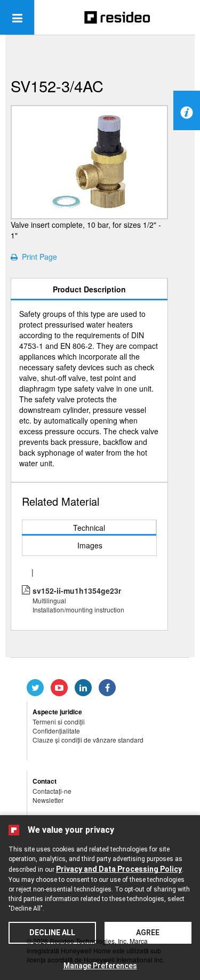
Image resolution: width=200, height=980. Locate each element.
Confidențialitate (56, 730)
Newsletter (48, 799)
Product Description (89, 289)
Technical (89, 527)
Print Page (37, 256)
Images (89, 545)
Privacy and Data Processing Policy (119, 869)
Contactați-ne (52, 790)
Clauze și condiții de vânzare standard (88, 739)
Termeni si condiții (59, 721)
